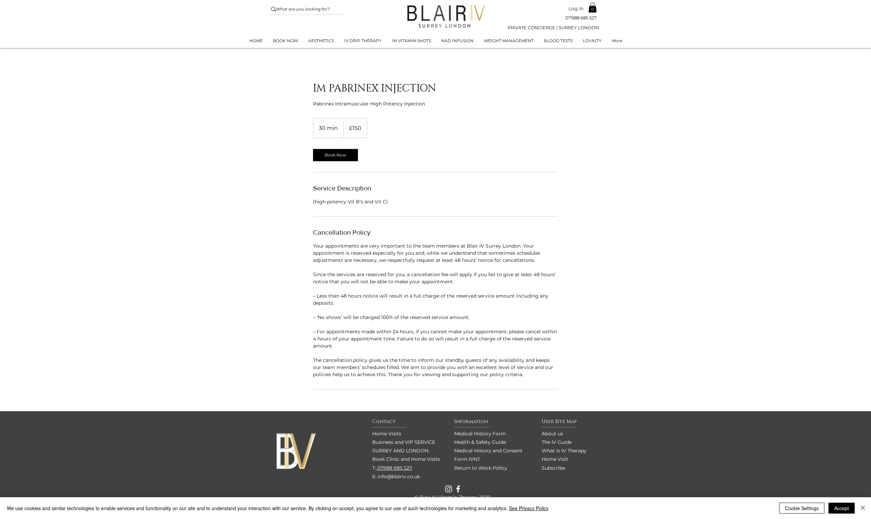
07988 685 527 (394, 468)
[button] (592, 7)
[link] (335, 155)
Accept (841, 508)
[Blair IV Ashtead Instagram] (448, 488)
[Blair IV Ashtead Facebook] (458, 488)
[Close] (863, 508)
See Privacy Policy (528, 508)
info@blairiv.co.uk (399, 476)
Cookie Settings (802, 508)
